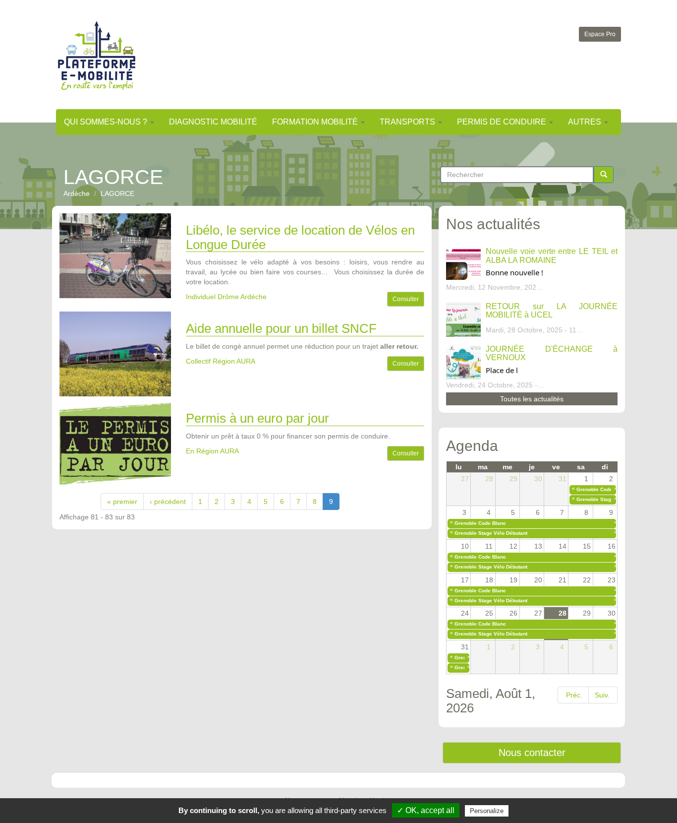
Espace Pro (600, 34)
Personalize (487, 811)
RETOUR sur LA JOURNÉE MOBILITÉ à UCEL (552, 310)
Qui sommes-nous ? (106, 122)
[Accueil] (96, 55)
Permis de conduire (502, 122)
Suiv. (602, 695)
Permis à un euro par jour (257, 418)
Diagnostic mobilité (213, 122)
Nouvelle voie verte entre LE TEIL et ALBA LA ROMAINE (552, 255)
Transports (408, 122)
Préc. (574, 695)
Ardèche (76, 193)
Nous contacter (532, 752)
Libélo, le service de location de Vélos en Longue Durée (300, 237)
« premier (122, 502)
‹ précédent (168, 502)
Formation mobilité (316, 122)
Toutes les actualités (532, 399)
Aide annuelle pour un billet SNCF (281, 328)
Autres (585, 122)
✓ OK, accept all (425, 810)
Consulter (406, 299)
